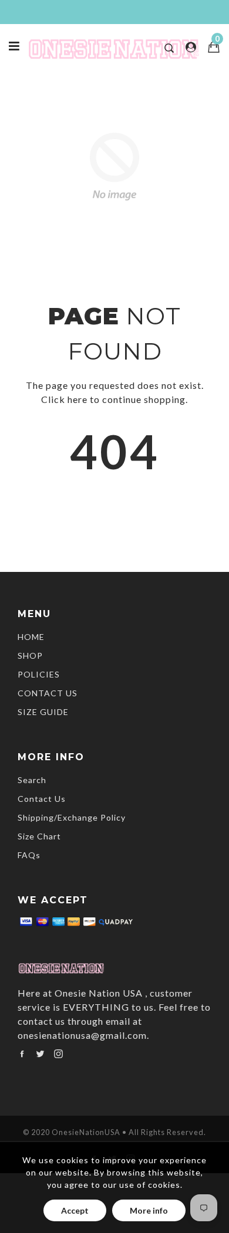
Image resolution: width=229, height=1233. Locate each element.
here (77, 399)
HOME (31, 637)
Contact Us (42, 799)
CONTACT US (48, 693)
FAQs (29, 855)
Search (32, 780)
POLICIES (39, 674)
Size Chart (39, 836)
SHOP (30, 655)
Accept (75, 1210)
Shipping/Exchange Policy (72, 817)
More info (149, 1210)
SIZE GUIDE (43, 712)
